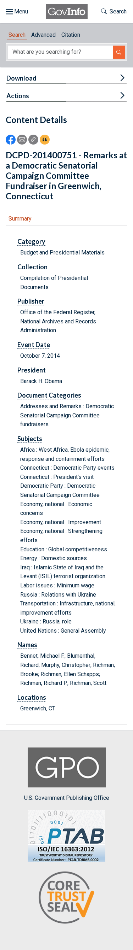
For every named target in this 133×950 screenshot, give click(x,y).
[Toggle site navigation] (17, 12)
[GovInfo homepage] (67, 11)
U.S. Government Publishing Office (66, 797)
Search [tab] (17, 34)
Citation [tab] (70, 34)
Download (21, 78)
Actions (17, 96)
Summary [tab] (20, 218)
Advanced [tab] (43, 34)
